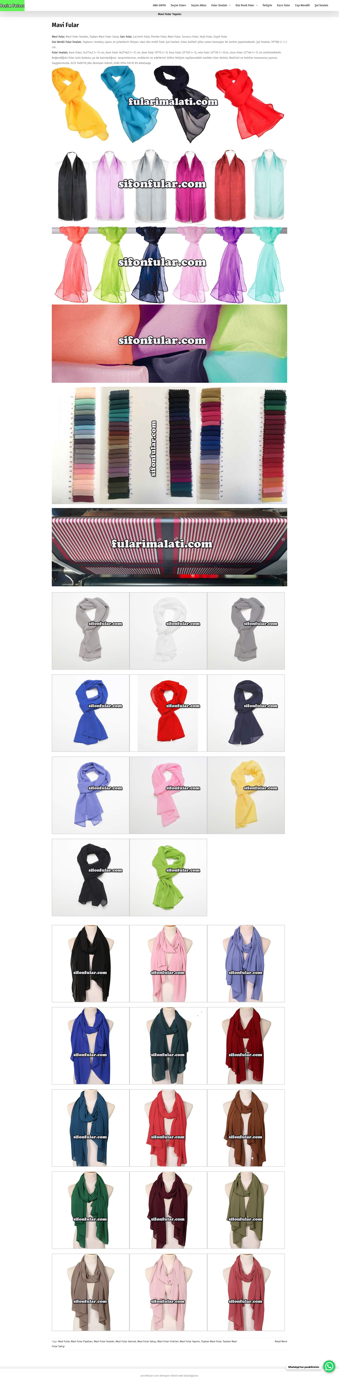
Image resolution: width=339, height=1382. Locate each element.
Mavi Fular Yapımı (190, 1341)
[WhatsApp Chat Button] (329, 1366)
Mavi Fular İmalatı (104, 1341)
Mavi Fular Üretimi (168, 1341)
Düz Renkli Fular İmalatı (66, 42)
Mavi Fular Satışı (146, 1341)
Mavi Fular (65, 25)
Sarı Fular (126, 36)
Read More (281, 1341)
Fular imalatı (59, 52)
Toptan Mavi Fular (211, 1341)
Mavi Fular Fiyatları (82, 1341)
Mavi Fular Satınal (126, 1341)
